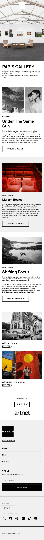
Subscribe (22, 487)
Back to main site (8, 441)
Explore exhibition (15, 299)
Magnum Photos (14, 533)
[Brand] (22, 404)
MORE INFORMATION (15, 149)
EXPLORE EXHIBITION (15, 224)
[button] (3, 5)
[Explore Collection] (22, 30)
